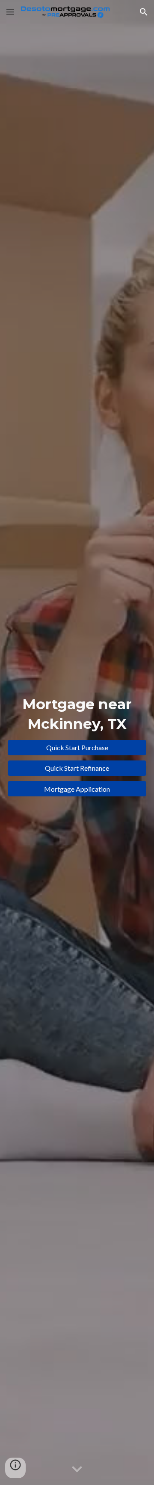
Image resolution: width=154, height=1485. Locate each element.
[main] (77, 714)
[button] (10, 12)
